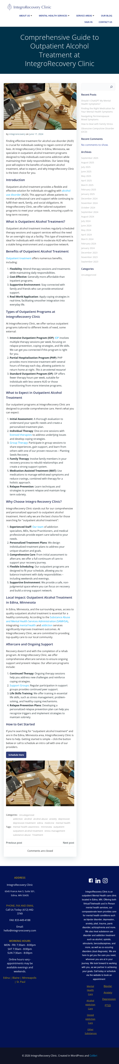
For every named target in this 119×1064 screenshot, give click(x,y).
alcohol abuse (40, 818)
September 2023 (89, 261)
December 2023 (89, 252)
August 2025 (87, 162)
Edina (6, 977)
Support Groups (19, 685)
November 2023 (89, 257)
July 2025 (85, 166)
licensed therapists (21, 435)
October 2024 (88, 207)
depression (64, 818)
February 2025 (88, 189)
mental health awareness (26, 826)
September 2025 (89, 157)
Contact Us (105, 22)
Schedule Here (16, 754)
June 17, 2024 (36, 134)
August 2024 (87, 216)
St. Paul (21, 982)
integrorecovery (17, 134)
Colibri (93, 1055)
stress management (54, 830)
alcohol (28, 818)
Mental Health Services (53, 15)
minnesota (46, 826)
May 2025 (86, 176)
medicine (49, 822)
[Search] (111, 86)
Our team (38, 527)
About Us (24, 15)
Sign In (88, 22)
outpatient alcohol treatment (28, 830)
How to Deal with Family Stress (97, 123)
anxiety (53, 818)
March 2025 (87, 185)
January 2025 (88, 194)
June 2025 (86, 171)
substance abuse (22, 834)
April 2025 (86, 180)
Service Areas (84, 15)
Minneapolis (29, 977)
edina (40, 822)
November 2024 (89, 203)
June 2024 (86, 225)
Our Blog (106, 15)
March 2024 (87, 239)
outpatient (58, 826)
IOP (57, 338)
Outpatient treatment (18, 258)
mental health (28, 625)
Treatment (37, 834)
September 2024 (89, 212)
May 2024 (86, 230)
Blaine (16, 977)
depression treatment (24, 822)
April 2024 (86, 234)
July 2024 (85, 221)
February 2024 (88, 243)
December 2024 (89, 198)
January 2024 (88, 248)
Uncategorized (26, 815)
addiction (47, 625)
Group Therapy (19, 442)
